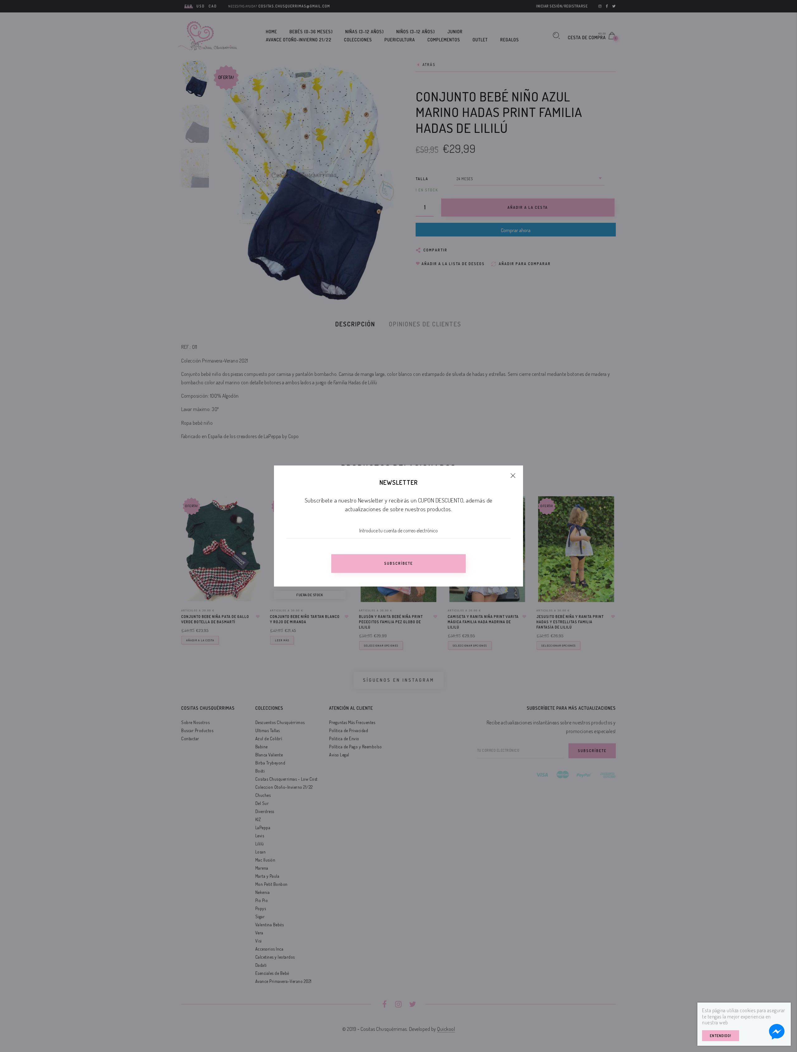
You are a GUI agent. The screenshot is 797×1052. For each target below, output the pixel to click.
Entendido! (720, 1035)
